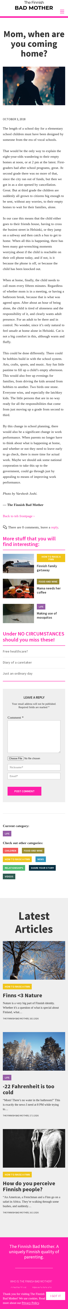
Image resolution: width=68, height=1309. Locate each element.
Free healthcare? (15, 651)
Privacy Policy (30, 1303)
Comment (16, 717)
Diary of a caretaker (17, 662)
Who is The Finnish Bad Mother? (31, 1281)
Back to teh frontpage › (19, 516)
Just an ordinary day (17, 673)
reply (54, 527)
